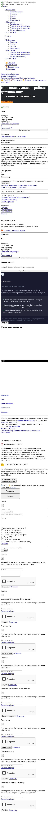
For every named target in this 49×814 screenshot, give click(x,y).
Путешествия (20, 136)
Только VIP (8, 537)
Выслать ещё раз (7, 611)
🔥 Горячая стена (29, 80)
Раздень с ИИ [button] (10, 32)
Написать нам (5, 395)
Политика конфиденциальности (13, 430)
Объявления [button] (10, 22)
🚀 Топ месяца (16, 80)
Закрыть (5, 322)
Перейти (5, 779)
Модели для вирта (8, 428)
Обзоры (13, 18)
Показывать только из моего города (17, 542)
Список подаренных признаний (13, 187)
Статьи (12, 16)
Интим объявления (17, 30)
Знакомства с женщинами (20, 28)
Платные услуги (7, 202)
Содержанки (41, 80)
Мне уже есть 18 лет (9, 479)
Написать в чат (24, 130)
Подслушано (15, 20)
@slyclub (12, 487)
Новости (13, 14)
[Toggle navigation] (7, 6)
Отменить (14, 587)
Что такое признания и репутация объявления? (19, 185)
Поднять (4, 208)
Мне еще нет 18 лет (9, 481)
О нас (2, 399)
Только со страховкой (12, 539)
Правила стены (5, 407)
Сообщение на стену (9, 200)
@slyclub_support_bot (9, 422)
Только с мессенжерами (13, 533)
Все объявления (16, 24)
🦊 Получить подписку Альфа (13, 230)
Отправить (5, 587)
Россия (8, 36)
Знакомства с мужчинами (20, 26)
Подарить (5, 183)
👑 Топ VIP (5, 80)
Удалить (4, 214)
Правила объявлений (7, 403)
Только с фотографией (12, 530)
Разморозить (6, 747)
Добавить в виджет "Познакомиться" (15, 197)
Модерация (4, 411)
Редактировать (6, 210)
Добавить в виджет (8, 716)
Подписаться (10, 491)
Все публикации (16, 12)
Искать (4, 550)
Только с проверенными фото (15, 535)
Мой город (5, 82)
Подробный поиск (24, 271)
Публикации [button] (10, 10)
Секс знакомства (7, 136)
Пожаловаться (6, 212)
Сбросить (4, 544)
